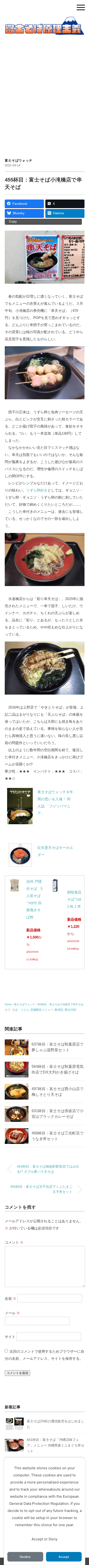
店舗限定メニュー (41, 1009)
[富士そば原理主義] (44, 20)
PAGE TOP (82, 1514)
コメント (14, 1242)
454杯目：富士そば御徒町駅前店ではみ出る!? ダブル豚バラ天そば (48, 1169)
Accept (64, 1557)
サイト (10, 1337)
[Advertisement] (44, 91)
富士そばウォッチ (19, 160)
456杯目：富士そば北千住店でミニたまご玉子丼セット (41, 1189)
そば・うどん (20, 1009)
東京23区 (70, 1009)
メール (12, 1313)
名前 (10, 1298)
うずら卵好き (36, 490)
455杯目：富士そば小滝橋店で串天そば (60, 1004)
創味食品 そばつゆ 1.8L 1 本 (74, 899)
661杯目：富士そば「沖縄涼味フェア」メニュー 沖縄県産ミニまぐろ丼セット (55, 1445)
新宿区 (59, 1009)
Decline (25, 1557)
